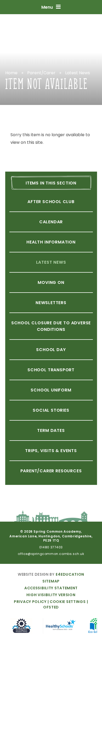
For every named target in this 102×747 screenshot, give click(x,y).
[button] (66, 601)
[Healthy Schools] (60, 626)
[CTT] (21, 626)
